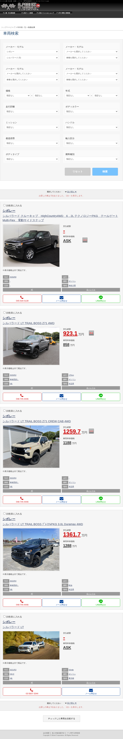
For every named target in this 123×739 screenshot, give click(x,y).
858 (69, 344)
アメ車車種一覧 (20, 27)
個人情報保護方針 (58, 733)
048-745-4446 (22, 399)
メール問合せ (61, 301)
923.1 (73, 334)
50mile (71, 670)
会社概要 (46, 733)
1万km (71, 375)
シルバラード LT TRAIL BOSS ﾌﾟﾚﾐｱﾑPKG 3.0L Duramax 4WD (43, 524)
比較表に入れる (14, 205)
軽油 (70, 585)
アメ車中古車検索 (73, 733)
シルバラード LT (13, 627)
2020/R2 (13, 375)
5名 (11, 384)
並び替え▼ (72, 192)
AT (32, 290)
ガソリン (72, 281)
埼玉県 (71, 384)
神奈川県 (72, 285)
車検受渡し (14, 379)
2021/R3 (13, 670)
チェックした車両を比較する (61, 718)
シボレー (9, 210)
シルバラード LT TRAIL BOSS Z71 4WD (28, 323)
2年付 (12, 674)
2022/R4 (13, 478)
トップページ (6, 27)
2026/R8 (13, 277)
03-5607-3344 (32, 694)
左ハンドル (90, 290)
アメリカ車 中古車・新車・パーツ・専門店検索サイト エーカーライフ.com (24, 1)
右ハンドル (90, 594)
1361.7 (75, 535)
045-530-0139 (22, 301)
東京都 (71, 678)
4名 (11, 678)
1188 (70, 443)
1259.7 (75, 432)
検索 (105, 171)
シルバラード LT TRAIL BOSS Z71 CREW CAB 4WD (37, 421)
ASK (67, 241)
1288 (70, 545)
